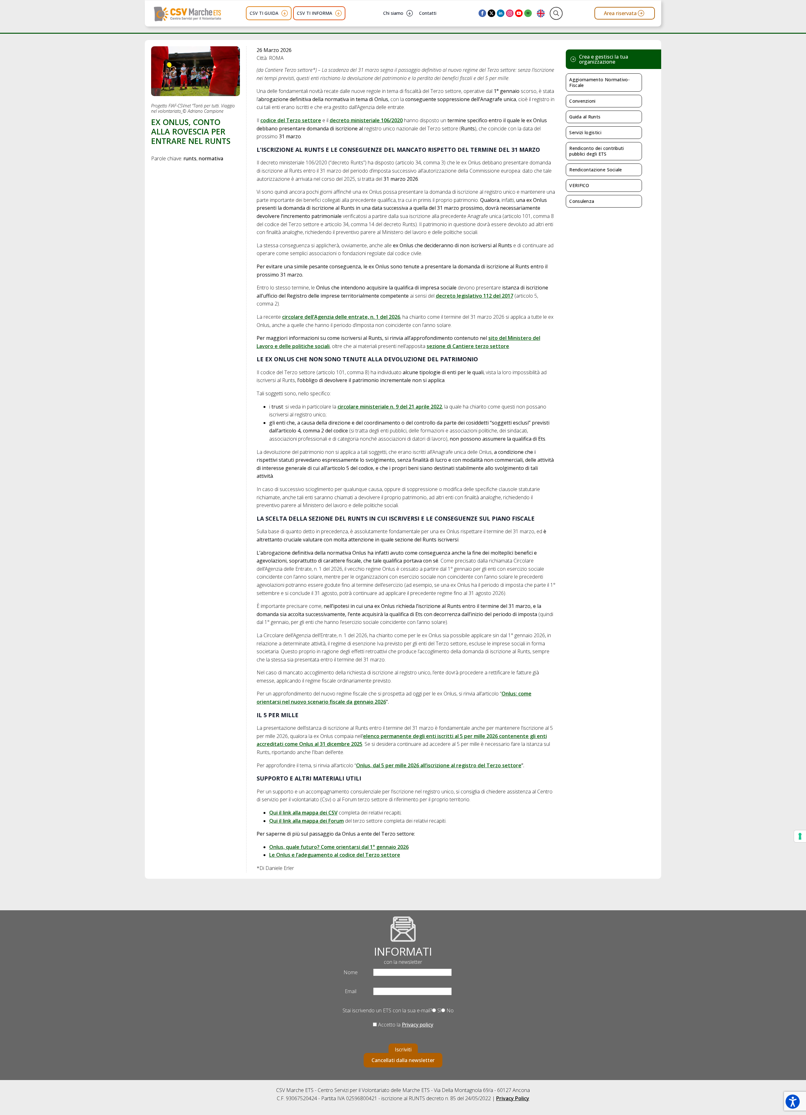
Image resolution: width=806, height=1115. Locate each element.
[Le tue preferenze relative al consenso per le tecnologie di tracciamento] (800, 836)
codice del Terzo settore (290, 120)
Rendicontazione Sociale (595, 170)
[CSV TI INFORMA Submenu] (338, 13)
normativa (211, 158)
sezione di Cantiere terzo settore (468, 346)
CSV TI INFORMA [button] (314, 13)
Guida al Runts (584, 117)
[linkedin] (500, 13)
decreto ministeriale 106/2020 (366, 120)
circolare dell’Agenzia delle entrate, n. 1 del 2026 (341, 316)
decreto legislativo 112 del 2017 (474, 295)
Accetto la (405, 1024)
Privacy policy (417, 1024)
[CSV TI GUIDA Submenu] (284, 13)
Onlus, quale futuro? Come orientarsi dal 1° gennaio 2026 (339, 846)
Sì (438, 1010)
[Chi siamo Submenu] (409, 13)
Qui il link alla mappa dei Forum (306, 820)
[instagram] (510, 13)
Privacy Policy (512, 1098)
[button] (793, 1102)
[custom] (528, 13)
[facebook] (482, 13)
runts (190, 158)
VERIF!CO (579, 185)
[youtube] (519, 13)
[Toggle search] (556, 13)
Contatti (427, 13)
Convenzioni (582, 101)
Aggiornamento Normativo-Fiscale (599, 82)
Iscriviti (403, 1049)
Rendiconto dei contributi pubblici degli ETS (596, 151)
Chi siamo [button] (393, 13)
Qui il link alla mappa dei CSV (303, 812)
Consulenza (581, 201)
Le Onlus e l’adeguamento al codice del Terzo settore (334, 854)
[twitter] (491, 13)
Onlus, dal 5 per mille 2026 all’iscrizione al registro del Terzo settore (438, 765)
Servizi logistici (585, 132)
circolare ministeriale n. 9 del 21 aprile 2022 (390, 406)
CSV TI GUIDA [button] (264, 13)
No (449, 1010)
